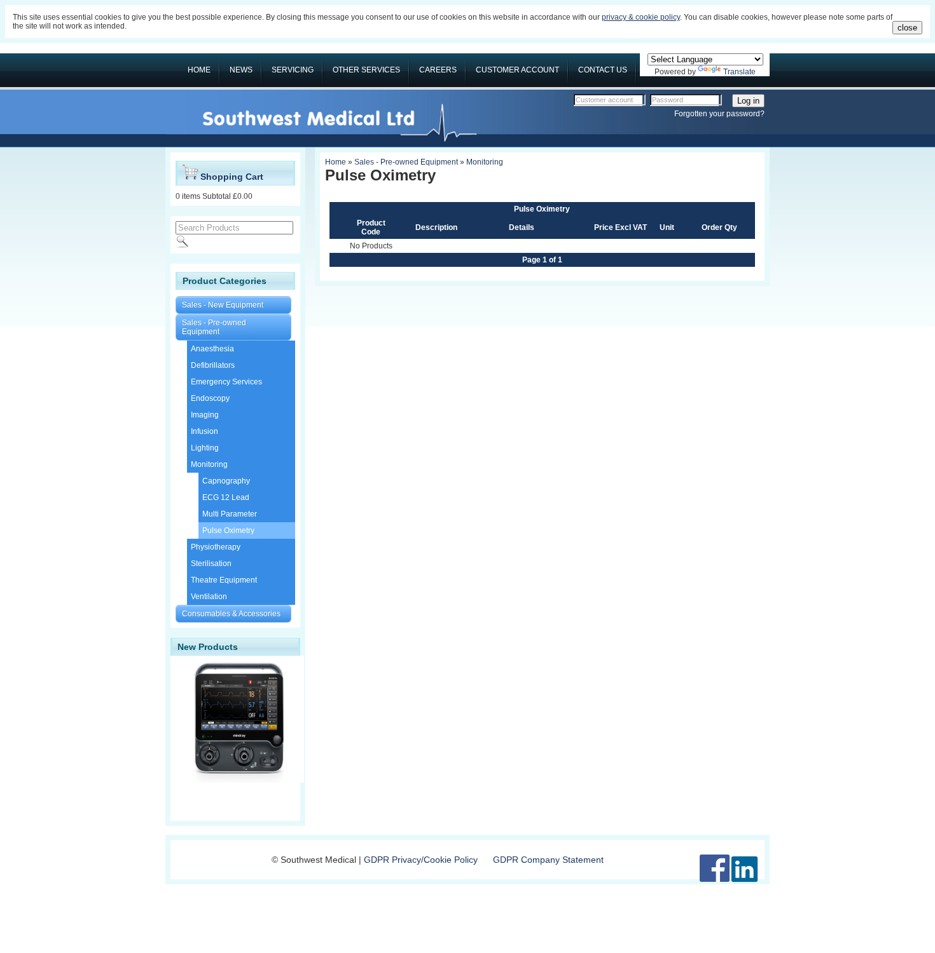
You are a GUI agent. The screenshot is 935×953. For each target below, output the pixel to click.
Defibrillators (213, 365)
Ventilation (209, 596)
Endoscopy (210, 398)
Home (335, 162)
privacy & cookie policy (641, 17)
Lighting (205, 447)
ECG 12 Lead (225, 497)
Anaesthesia (212, 348)
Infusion (204, 431)
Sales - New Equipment (222, 305)
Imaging (205, 414)
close (907, 27)
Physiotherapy (215, 547)
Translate (739, 71)
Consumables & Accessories (231, 613)
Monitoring (209, 464)
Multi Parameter (229, 514)
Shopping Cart (230, 177)
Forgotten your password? (719, 113)
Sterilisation (211, 563)
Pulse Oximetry (228, 530)
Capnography (226, 480)
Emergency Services (226, 381)
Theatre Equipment (224, 580)
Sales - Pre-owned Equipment (214, 327)
